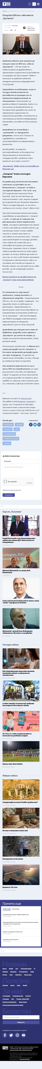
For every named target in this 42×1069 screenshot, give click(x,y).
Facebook (5, 1035)
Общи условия (23, 1002)
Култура (5, 975)
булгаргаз (7, 429)
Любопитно (18, 975)
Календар (5, 985)
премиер (19, 425)
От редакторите (23, 971)
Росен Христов (9, 434)
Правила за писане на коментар (12, 490)
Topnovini (5, 1048)
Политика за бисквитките (9, 1002)
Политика (5, 971)
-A (15, 30)
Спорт (11, 975)
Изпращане (9, 495)
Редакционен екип (18, 996)
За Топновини (6, 996)
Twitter (11, 1035)
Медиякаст (13, 971)
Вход (34, 4)
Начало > (5, 11)
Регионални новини (26, 968)
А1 (34, 968)
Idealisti (11, 968)
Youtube (23, 1035)
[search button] (29, 4)
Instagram (17, 1035)
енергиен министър (11, 439)
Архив (18, 985)
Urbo (12, 999)
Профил (25, 985)
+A (11, 30)
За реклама (6, 999)
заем (16, 429)
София (32, 971)
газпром (7, 443)
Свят (16, 968)
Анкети (12, 985)
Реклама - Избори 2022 (22, 999)
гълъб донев (8, 425)
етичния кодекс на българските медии (21, 1050)
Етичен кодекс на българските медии (13, 1005)
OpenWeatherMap (25, 1059)
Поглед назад (28, 975)
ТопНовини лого (6, 4)
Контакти (28, 996)
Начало (4, 968)
